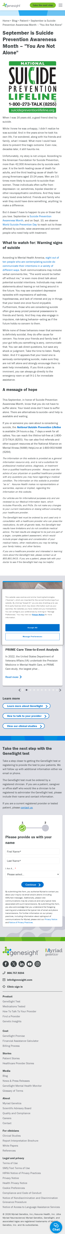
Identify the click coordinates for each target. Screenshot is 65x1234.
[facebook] (6, 964)
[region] (32, 617)
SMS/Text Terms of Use (16, 1168)
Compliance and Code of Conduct (22, 1193)
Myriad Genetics (12, 1103)
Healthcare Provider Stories (18, 1063)
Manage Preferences (32, 636)
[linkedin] (22, 964)
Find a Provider (11, 1016)
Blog (5, 1075)
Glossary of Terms (13, 1090)
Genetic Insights (12, 1021)
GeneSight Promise (14, 1036)
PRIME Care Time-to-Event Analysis (31, 649)
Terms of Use (10, 1163)
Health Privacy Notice (15, 1183)
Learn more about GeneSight (25, 706)
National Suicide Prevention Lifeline (39, 427)
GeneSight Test (11, 1001)
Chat (56, 1229)
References (9, 1150)
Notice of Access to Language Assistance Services (31, 1207)
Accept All (32, 627)
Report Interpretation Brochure (20, 1140)
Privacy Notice (51, 919)
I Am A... (9, 868)
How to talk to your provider (24, 716)
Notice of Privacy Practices (21, 922)
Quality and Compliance (16, 1113)
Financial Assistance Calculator (20, 1040)
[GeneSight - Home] (12, 5)
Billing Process (11, 1045)
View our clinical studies (22, 726)
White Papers (10, 1145)
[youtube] (30, 964)
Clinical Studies (12, 1135)
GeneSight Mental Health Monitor (22, 1085)
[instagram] (37, 964)
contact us (27, 807)
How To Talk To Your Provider (19, 1011)
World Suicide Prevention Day (20, 224)
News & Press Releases (16, 1080)
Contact (7, 1123)
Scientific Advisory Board (17, 1108)
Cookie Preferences (14, 1188)
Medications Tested (14, 1006)
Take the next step (43, 5)
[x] (14, 964)
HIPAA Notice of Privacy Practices (22, 1173)
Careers (7, 1118)
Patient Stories (11, 1058)
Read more (11, 677)
